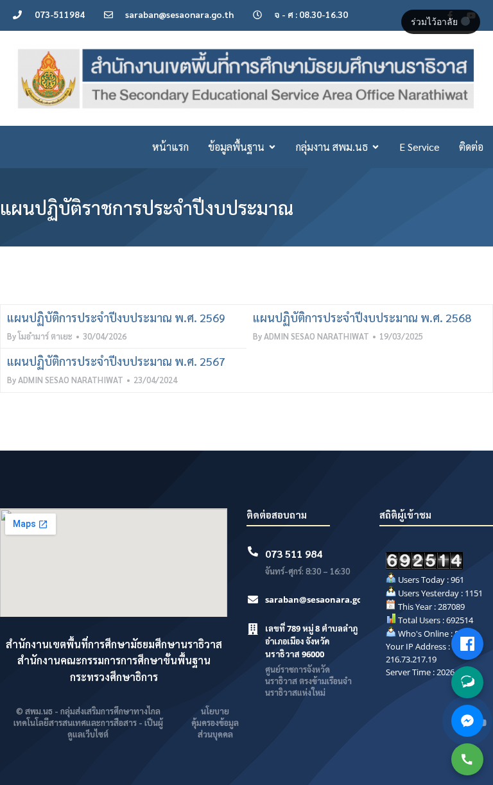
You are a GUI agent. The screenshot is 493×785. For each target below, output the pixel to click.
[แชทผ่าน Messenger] (467, 721)
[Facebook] (467, 644)
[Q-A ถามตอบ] (467, 682)
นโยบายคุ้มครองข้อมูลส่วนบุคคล (215, 722)
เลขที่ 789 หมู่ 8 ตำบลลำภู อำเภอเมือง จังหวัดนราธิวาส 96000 (311, 641)
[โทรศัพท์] (467, 759)
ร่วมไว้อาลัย (435, 22)
